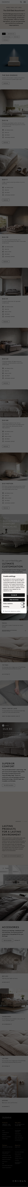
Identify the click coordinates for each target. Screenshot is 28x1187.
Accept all (14, 595)
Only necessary (14, 599)
